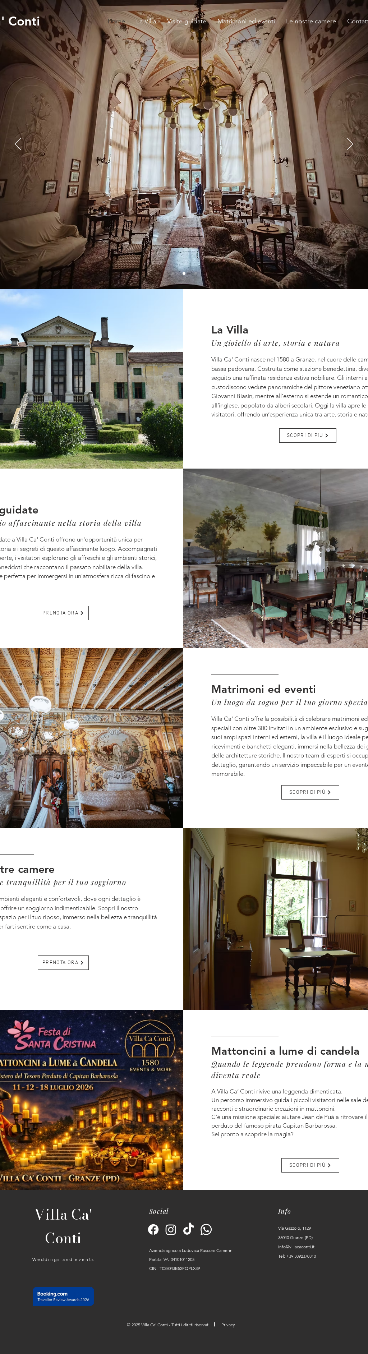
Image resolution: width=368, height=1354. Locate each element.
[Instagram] (171, 1229)
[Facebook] (153, 1229)
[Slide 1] (172, 273)
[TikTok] (188, 1229)
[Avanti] (350, 144)
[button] (186, 21)
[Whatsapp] (206, 1229)
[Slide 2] (184, 273)
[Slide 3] (195, 273)
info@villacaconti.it (296, 1246)
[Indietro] (18, 144)
